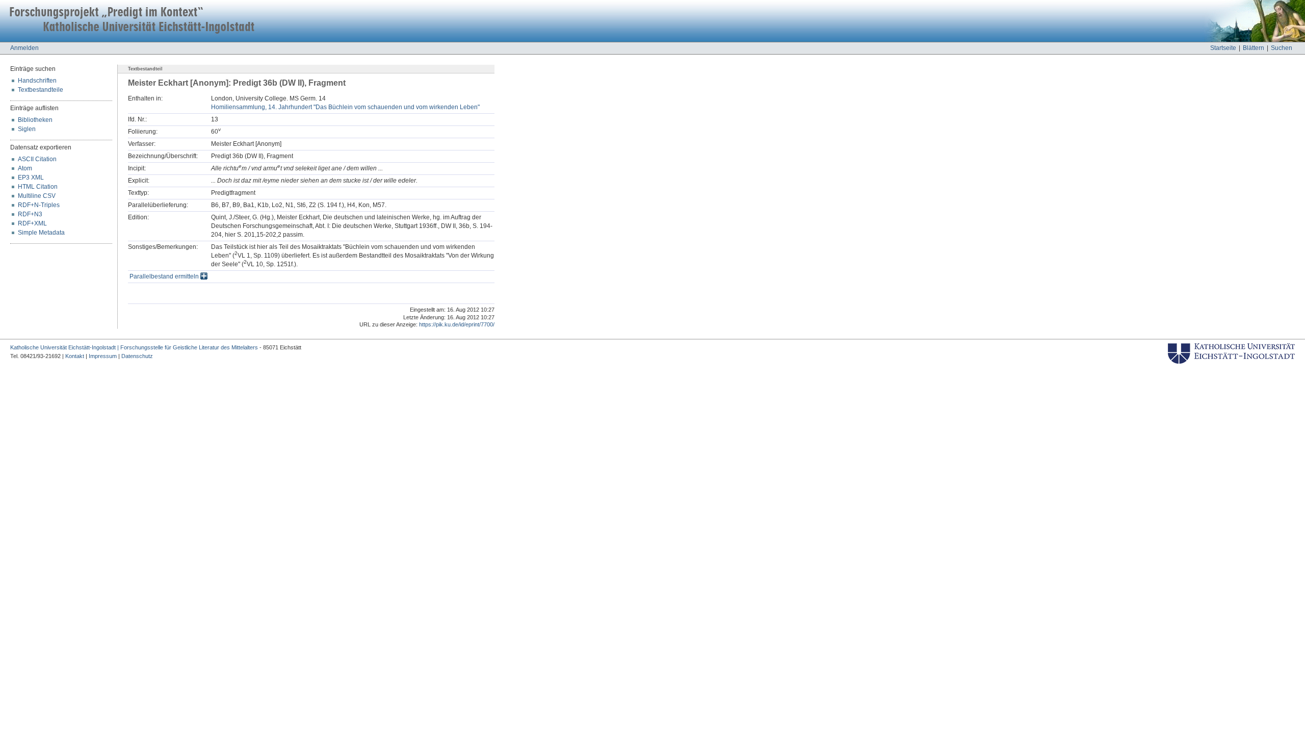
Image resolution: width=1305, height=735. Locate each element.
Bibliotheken (35, 119)
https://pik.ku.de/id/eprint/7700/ (456, 324)
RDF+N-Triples (39, 205)
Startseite (1223, 48)
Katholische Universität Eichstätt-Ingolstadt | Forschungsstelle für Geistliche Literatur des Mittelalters (134, 347)
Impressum (103, 356)
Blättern (1253, 48)
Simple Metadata (41, 232)
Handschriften (37, 80)
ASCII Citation (37, 159)
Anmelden (24, 48)
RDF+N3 (30, 214)
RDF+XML (32, 223)
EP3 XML (31, 177)
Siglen (27, 129)
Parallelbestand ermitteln (164, 276)
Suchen (1281, 48)
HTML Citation (38, 186)
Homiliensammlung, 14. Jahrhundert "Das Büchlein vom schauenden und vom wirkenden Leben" (345, 107)
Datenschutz (137, 356)
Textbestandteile (40, 89)
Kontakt (74, 356)
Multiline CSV (37, 195)
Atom (25, 168)
